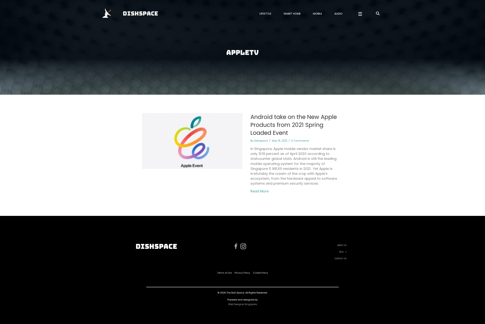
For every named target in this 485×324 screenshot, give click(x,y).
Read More (259, 191)
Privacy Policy (242, 272)
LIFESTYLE (265, 14)
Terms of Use (224, 272)
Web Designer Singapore (242, 304)
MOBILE (317, 14)
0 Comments (300, 141)
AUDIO (338, 14)
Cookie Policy (260, 272)
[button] (360, 14)
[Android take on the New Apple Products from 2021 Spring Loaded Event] (192, 140)
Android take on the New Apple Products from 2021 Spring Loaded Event (293, 125)
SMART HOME (292, 14)
